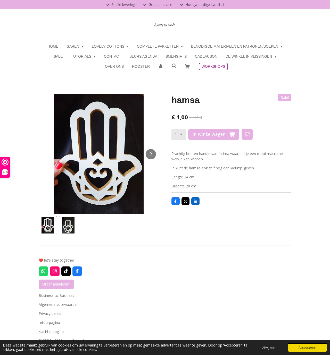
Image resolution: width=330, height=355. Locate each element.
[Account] (160, 66)
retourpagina (49, 322)
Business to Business (56, 295)
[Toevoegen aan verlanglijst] (247, 134)
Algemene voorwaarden (59, 304)
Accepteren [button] (307, 347)
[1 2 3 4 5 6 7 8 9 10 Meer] (178, 134)
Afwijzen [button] (268, 347)
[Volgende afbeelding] (151, 154)
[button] (48, 225)
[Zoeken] (174, 66)
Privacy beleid (50, 313)
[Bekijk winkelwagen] (187, 66)
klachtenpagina (51, 331)
